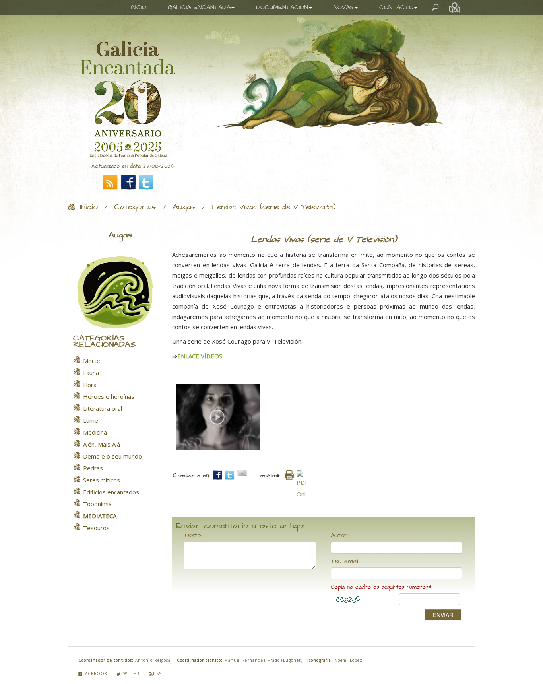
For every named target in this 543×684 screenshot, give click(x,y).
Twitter (130, 673)
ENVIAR (443, 615)
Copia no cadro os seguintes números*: (381, 587)
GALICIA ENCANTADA (199, 7)
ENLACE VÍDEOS (199, 356)
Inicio (89, 207)
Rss (157, 673)
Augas (184, 207)
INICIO (138, 7)
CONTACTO (396, 7)
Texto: (193, 536)
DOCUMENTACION (282, 7)
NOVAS (344, 7)
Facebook (95, 673)
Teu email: (345, 561)
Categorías (135, 207)
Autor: (340, 536)
